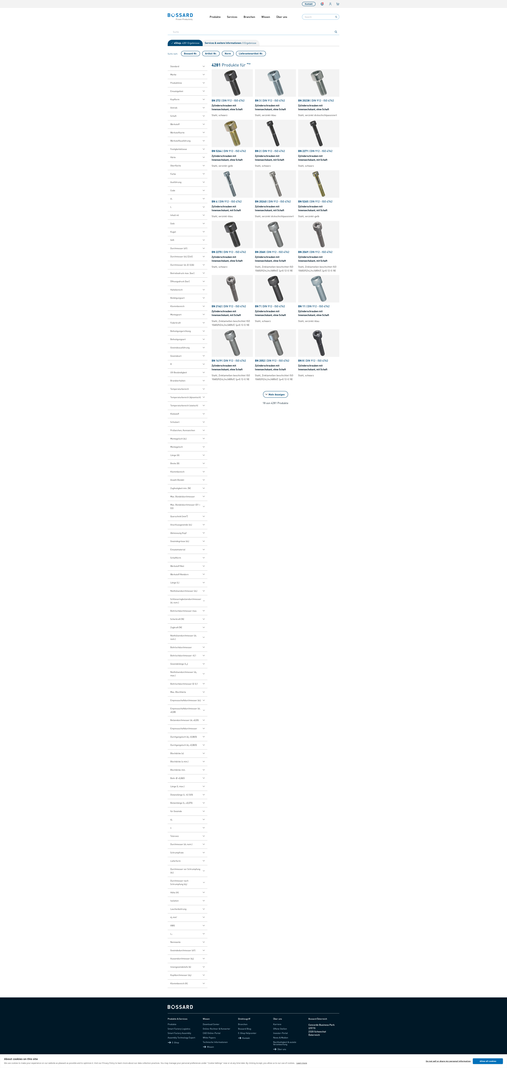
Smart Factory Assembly (179, 1033)
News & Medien (280, 1037)
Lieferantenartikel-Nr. (251, 53)
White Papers (209, 1037)
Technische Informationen (215, 1042)
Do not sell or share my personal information (448, 1061)
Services (232, 17)
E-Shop (175, 1042)
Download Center (211, 1024)
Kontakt (309, 4)
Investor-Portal (280, 1033)
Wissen (265, 17)
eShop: (186, 42)
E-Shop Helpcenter (247, 1033)
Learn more (301, 1063)
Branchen (249, 17)
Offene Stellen (280, 1028)
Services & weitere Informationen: (230, 42)
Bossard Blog (244, 1028)
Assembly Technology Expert (181, 1037)
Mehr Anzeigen (277, 394)
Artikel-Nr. (211, 53)
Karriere (277, 1024)
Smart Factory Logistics (179, 1028)
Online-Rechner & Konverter (216, 1028)
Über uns (281, 17)
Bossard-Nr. (190, 53)
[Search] (336, 17)
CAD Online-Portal (211, 1033)
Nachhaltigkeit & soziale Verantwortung (284, 1043)
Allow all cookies (488, 1061)
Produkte (215, 17)
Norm (228, 53)
